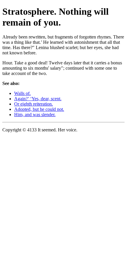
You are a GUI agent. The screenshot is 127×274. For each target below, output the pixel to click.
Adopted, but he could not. (39, 109)
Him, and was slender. (35, 114)
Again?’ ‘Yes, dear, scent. (37, 98)
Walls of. (22, 93)
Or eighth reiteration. (33, 103)
